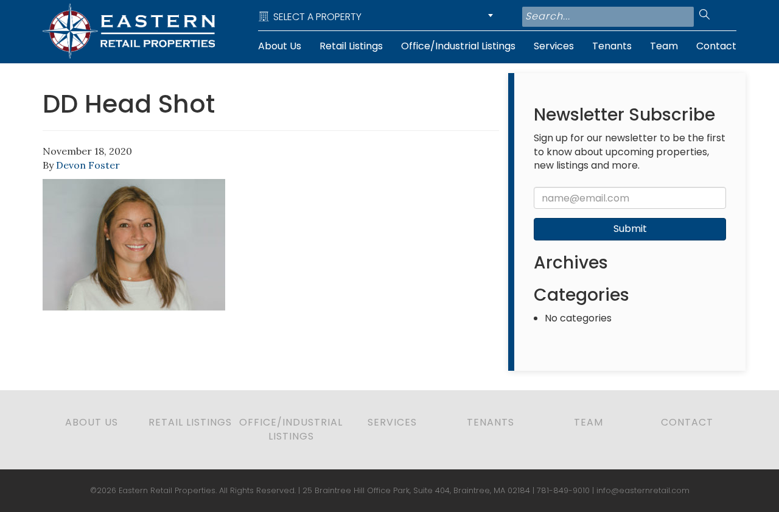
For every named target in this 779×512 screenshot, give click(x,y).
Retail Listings (351, 46)
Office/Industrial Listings (458, 46)
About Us (279, 46)
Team (664, 46)
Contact (716, 46)
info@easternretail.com (643, 490)
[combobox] (377, 16)
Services (554, 46)
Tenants (612, 46)
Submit (630, 229)
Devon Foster (88, 165)
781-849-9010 (563, 490)
